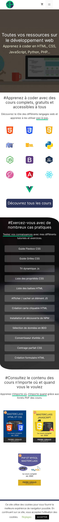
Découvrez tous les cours (29, 203)
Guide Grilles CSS (30, 258)
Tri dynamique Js (29, 268)
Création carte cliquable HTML (29, 308)
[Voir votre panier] (42, 4)
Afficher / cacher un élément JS (29, 298)
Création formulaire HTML (29, 357)
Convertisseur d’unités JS (29, 337)
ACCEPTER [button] (42, 517)
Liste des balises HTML (29, 288)
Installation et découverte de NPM (29, 318)
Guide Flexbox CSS (29, 248)
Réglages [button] (26, 516)
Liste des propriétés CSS (29, 278)
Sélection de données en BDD (30, 327)
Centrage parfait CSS (29, 347)
